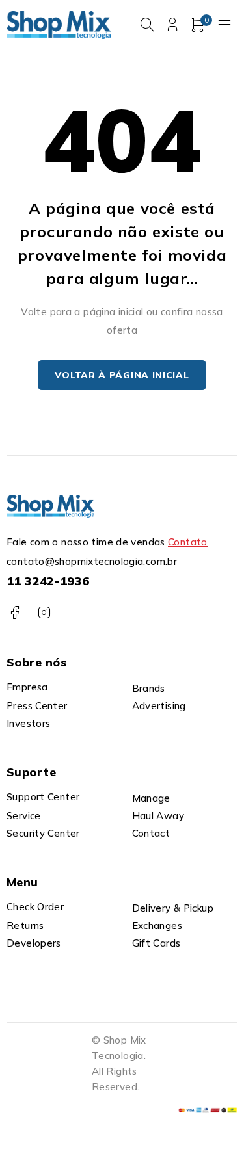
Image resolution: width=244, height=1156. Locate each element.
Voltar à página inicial (122, 375)
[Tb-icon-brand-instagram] (44, 613)
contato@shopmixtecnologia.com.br (92, 561)
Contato (188, 542)
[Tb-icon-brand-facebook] (15, 613)
